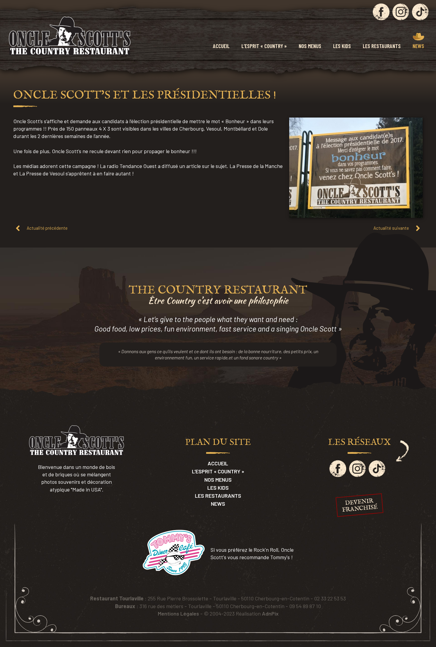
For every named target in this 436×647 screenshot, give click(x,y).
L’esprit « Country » (264, 45)
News (418, 45)
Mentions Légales (178, 613)
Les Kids (342, 45)
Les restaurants (382, 45)
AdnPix (270, 613)
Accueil (221, 45)
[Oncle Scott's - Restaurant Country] (70, 36)
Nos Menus (310, 45)
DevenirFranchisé (360, 505)
